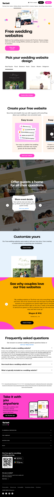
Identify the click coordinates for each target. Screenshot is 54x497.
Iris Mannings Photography (41, 383)
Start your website (24, 208)
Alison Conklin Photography (18, 385)
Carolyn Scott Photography (27, 387)
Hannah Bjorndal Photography (11, 383)
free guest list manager (22, 354)
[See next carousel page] (52, 81)
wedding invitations (38, 357)
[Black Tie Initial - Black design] (14, 80)
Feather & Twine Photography (31, 385)
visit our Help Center (27, 345)
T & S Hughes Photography (30, 383)
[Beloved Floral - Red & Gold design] (38, 80)
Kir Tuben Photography (41, 385)
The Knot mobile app (43, 352)
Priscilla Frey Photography (7, 385)
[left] (6, 304)
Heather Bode (49, 383)
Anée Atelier (49, 385)
